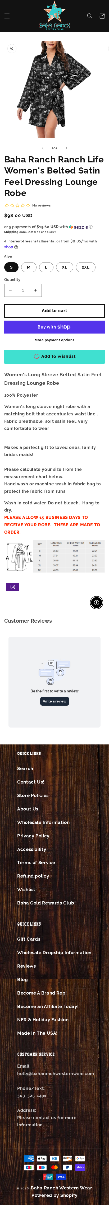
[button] (7, 16)
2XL (86, 267)
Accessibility (31, 849)
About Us (27, 809)
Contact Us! (30, 782)
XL (64, 267)
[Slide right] (66, 148)
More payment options (54, 340)
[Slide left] (42, 148)
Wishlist (26, 889)
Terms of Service (36, 862)
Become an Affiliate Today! (48, 1006)
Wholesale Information (43, 822)
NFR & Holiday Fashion (43, 1019)
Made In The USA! (37, 1033)
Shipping (11, 231)
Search (25, 768)
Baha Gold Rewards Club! (46, 903)
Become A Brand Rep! (42, 993)
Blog (22, 979)
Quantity (12, 280)
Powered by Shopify (54, 1195)
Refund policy (33, 876)
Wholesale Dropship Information (54, 952)
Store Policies (33, 795)
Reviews (26, 966)
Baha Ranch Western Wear (61, 1187)
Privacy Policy (33, 835)
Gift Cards (28, 939)
